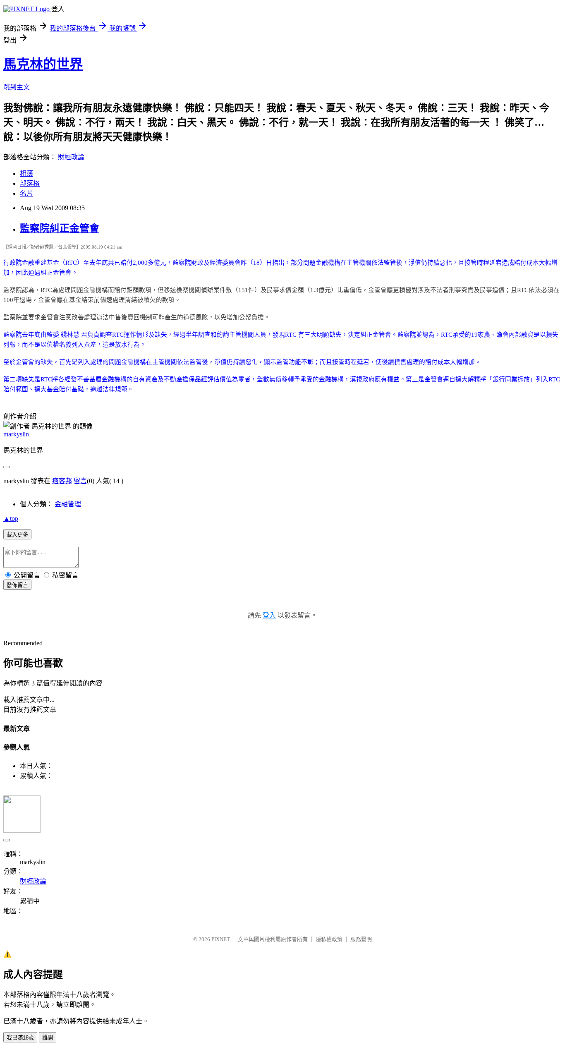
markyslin (16, 434)
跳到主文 (16, 87)
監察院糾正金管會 (59, 228)
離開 (47, 1038)
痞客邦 (62, 480)
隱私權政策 (329, 939)
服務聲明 (361, 939)
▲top (10, 518)
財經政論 (71, 156)
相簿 (26, 173)
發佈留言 (17, 585)
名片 (26, 193)
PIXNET (220, 939)
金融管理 (68, 504)
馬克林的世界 (43, 64)
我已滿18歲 (20, 1038)
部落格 (30, 183)
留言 (80, 480)
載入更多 (17, 535)
